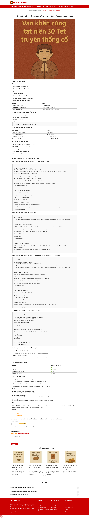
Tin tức (66, 511)
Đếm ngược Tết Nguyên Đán (43, 502)
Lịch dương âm (13, 6)
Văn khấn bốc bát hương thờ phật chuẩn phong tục (17, 466)
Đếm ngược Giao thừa (42, 507)
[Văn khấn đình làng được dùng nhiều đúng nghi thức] (36, 457)
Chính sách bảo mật (69, 507)
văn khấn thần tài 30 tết (17, 415)
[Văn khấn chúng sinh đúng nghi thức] (70, 457)
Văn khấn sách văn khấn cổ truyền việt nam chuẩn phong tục (53, 466)
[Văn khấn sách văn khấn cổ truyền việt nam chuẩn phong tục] (53, 457)
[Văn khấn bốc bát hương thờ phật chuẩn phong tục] (19, 457)
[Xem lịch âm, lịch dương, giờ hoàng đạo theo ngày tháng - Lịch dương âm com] (18, 2)
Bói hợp (53, 6)
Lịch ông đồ (53, 507)
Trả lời (12, 427)
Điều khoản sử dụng (69, 505)
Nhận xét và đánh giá (15, 431)
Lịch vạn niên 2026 (22, 6)
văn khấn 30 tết (16, 413)
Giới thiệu (67, 502)
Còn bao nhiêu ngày (46, 6)
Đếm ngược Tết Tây (41, 505)
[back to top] (1, 516)
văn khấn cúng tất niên (17, 411)
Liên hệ (66, 509)
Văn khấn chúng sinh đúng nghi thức (70, 466)
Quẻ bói (58, 6)
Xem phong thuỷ (64, 6)
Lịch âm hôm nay (54, 502)
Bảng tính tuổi (54, 509)
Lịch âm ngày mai (54, 505)
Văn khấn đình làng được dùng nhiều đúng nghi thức (35, 466)
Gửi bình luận (14, 444)
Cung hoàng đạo (37, 6)
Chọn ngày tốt (30, 6)
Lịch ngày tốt (72, 6)
